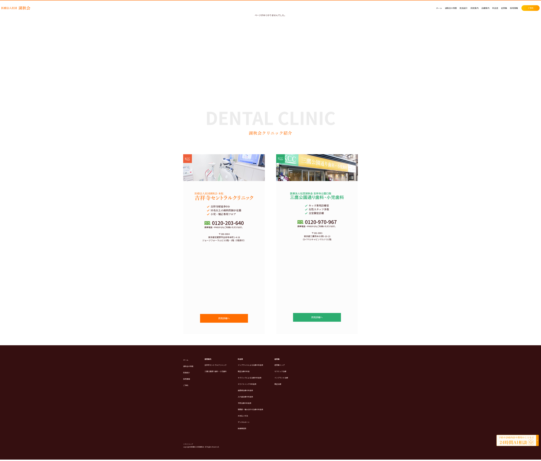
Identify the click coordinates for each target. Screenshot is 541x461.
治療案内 (485, 8)
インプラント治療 (281, 377)
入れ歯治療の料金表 (245, 396)
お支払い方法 (243, 415)
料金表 (495, 8)
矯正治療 (277, 384)
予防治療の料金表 (244, 403)
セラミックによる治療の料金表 (249, 377)
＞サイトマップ (188, 444)
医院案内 (474, 8)
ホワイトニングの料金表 (247, 384)
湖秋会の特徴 (451, 8)
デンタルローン (244, 422)
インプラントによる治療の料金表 (250, 365)
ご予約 (530, 8)
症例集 (504, 8)
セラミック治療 (280, 371)
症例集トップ (279, 365)
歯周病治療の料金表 (245, 390)
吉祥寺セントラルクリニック (216, 365)
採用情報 (514, 8)
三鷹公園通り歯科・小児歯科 (216, 371)
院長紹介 (464, 8)
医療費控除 (242, 428)
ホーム (439, 8)
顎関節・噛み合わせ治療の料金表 (250, 409)
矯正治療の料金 (244, 371)
